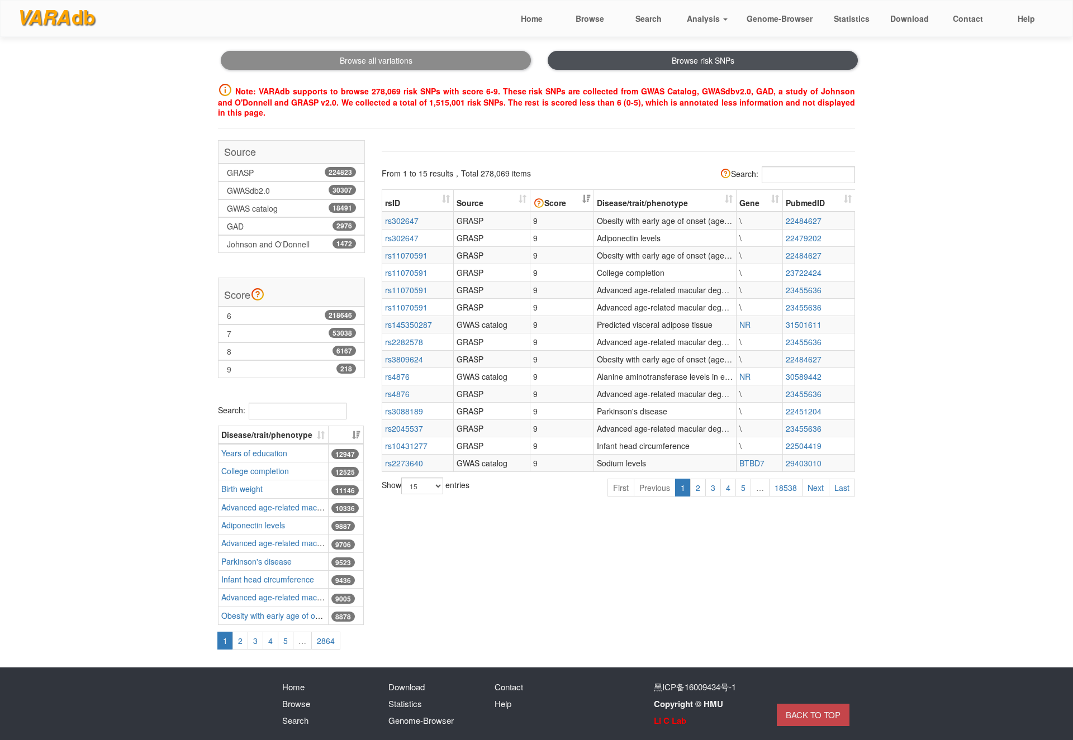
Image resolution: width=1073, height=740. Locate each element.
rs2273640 (404, 463)
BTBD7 (752, 463)
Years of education (254, 453)
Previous (654, 487)
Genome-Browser (780, 18)
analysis (704, 18)
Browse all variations (376, 60)
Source (470, 202)
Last (841, 487)
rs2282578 (404, 341)
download (909, 18)
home (532, 18)
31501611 (804, 324)
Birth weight (242, 488)
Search (295, 720)
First (621, 487)
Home (293, 687)
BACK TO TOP (813, 714)
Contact (509, 687)
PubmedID (805, 202)
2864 (326, 640)
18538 (786, 487)
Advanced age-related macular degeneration (300, 507)
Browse (296, 703)
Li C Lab (670, 720)
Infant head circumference (267, 579)
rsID (392, 202)
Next (816, 487)
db (56, 17)
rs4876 (397, 376)
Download (406, 687)
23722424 (804, 272)
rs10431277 (406, 445)
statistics (852, 18)
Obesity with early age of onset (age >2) (292, 615)
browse (590, 18)
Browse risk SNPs (703, 60)
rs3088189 (404, 411)
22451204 (804, 411)
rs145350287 (408, 324)
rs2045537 (404, 428)
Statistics (405, 703)
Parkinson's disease (256, 561)
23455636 (804, 289)
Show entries (425, 484)
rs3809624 (404, 359)
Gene (749, 202)
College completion (255, 470)
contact (968, 18)
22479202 (804, 238)
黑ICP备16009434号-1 (695, 687)
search (648, 18)
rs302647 (402, 220)
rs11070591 (406, 255)
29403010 (804, 463)
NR (745, 324)
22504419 (804, 445)
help (1026, 18)
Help (503, 703)
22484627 (804, 220)
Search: (231, 409)
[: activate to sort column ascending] (346, 435)
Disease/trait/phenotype (266, 434)
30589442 (804, 376)
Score (555, 202)
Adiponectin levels (253, 525)
